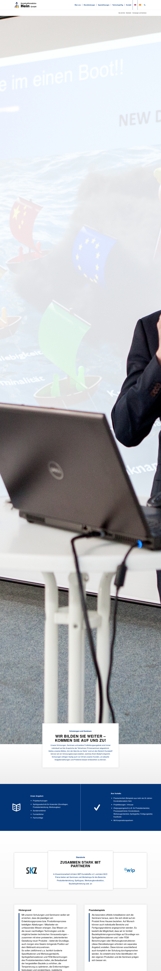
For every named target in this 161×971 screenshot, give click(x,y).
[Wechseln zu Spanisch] (140, 5)
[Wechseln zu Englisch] (135, 5)
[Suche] (144, 5)
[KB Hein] (25, 5)
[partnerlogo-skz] (31, 870)
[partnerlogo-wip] (129, 870)
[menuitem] (77, 5)
